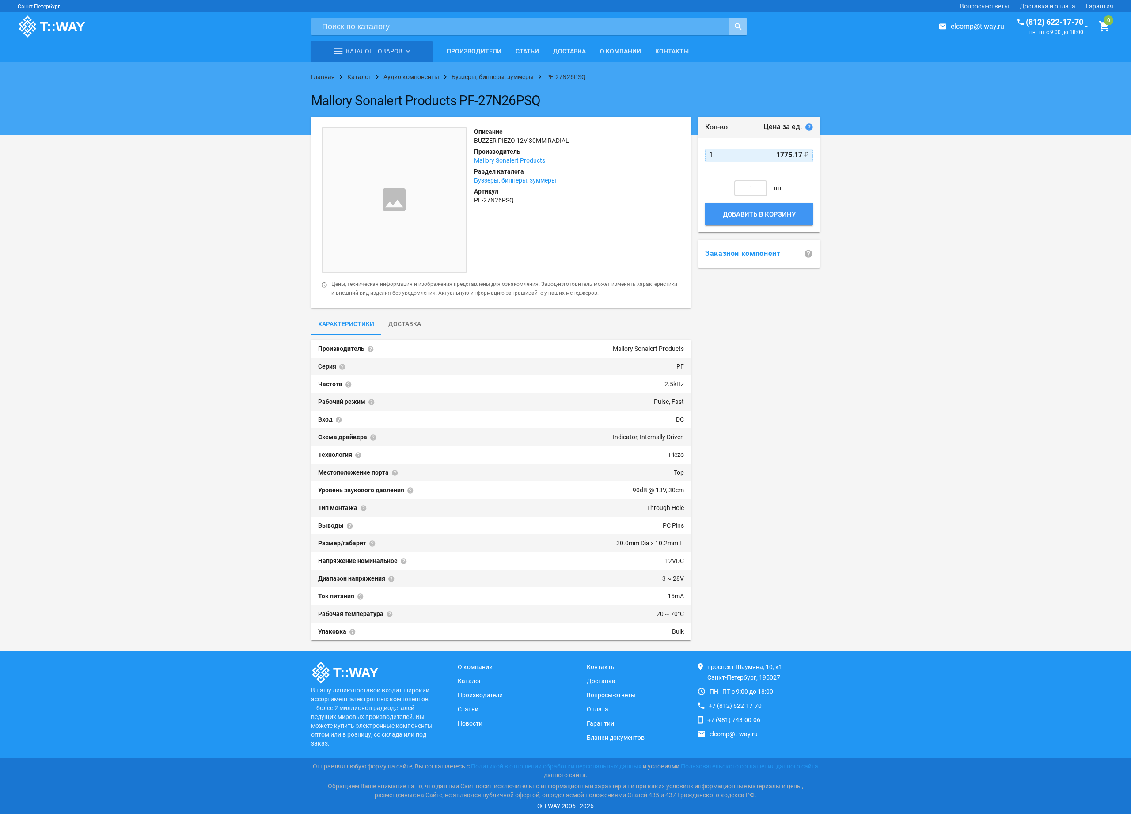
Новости (470, 723)
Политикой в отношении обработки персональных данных (556, 766)
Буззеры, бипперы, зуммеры (515, 180)
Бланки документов (616, 737)
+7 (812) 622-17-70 (735, 705)
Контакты (672, 51)
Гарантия (1099, 6)
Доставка (569, 51)
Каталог (470, 681)
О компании (620, 51)
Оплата (597, 709)
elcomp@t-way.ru (977, 26)
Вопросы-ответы (984, 6)
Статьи (527, 51)
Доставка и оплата (1047, 6)
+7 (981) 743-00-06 (733, 719)
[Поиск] (738, 26)
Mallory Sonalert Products (509, 160)
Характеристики (346, 323)
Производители (474, 51)
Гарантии (600, 723)
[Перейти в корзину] (1104, 26)
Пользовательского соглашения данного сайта (749, 766)
